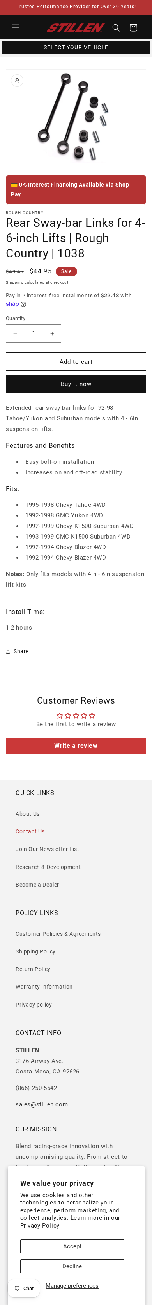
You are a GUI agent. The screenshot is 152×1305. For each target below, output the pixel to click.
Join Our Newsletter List (47, 849)
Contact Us (30, 831)
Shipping (15, 282)
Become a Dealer (37, 884)
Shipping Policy (36, 951)
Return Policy (33, 969)
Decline (72, 1266)
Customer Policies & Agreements (58, 934)
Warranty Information (44, 987)
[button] (15, 27)
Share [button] (21, 651)
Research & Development (48, 867)
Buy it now (76, 384)
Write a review (75, 745)
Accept (72, 1246)
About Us (28, 814)
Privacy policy (34, 1005)
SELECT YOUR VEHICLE (76, 47)
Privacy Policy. (40, 1225)
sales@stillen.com (42, 1104)
